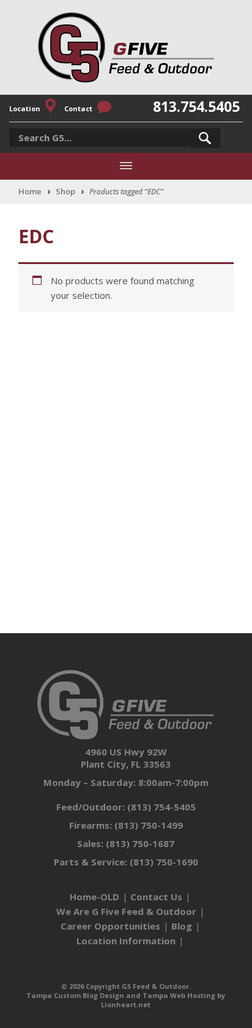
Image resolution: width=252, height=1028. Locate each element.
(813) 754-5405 (161, 807)
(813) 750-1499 (148, 825)
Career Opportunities (110, 926)
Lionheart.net (125, 1004)
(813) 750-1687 (140, 843)
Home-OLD (94, 896)
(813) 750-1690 (164, 862)
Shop (65, 191)
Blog (181, 926)
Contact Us (156, 896)
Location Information (126, 940)
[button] (205, 138)
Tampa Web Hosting (179, 995)
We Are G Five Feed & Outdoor (126, 911)
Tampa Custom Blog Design (75, 995)
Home (30, 191)
